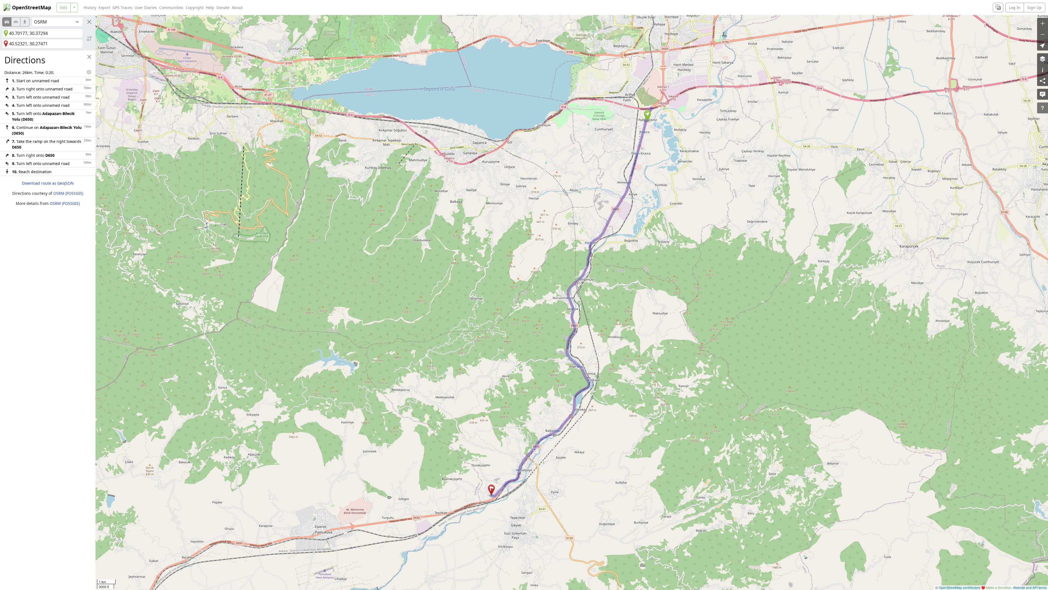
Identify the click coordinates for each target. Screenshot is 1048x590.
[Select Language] (998, 7)
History (90, 7)
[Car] (6, 21)
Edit (63, 7)
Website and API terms (1030, 587)
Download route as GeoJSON (48, 183)
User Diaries (146, 7)
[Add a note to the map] (1042, 94)
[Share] (1042, 80)
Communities (171, 7)
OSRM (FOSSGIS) (68, 193)
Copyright (195, 7)
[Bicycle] (15, 21)
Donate (223, 7)
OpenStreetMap (31, 7)
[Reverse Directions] (89, 38)
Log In (1014, 7)
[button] (647, 115)
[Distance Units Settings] (89, 72)
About (237, 7)
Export (104, 7)
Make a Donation (998, 587)
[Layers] (1042, 58)
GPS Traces (122, 7)
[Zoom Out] (1042, 34)
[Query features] (1042, 107)
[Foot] (24, 21)
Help (210, 7)
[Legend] (1042, 69)
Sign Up (1034, 7)
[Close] (89, 22)
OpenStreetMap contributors (959, 587)
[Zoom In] (1042, 23)
